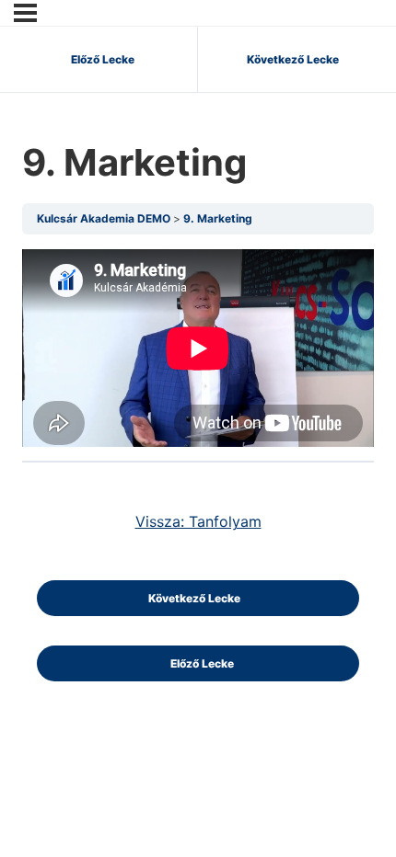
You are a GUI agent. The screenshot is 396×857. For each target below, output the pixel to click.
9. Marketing (217, 218)
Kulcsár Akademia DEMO (105, 218)
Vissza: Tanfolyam (198, 521)
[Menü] (25, 13)
